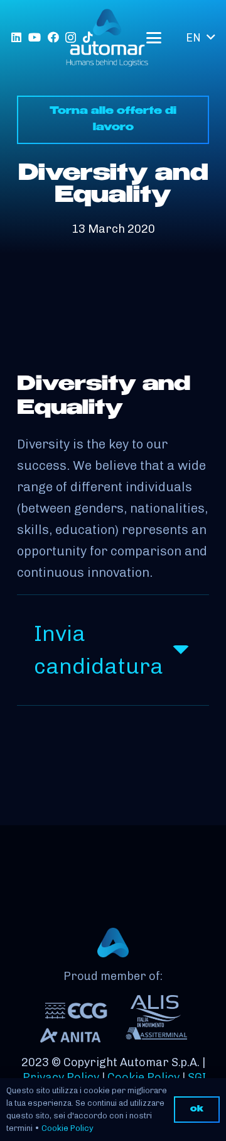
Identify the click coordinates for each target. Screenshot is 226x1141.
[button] (153, 37)
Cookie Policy (67, 1128)
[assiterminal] (155, 1035)
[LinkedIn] (16, 37)
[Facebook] (53, 37)
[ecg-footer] (76, 1011)
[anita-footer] (70, 1036)
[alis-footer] (156, 1011)
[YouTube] (34, 37)
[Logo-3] (107, 37)
